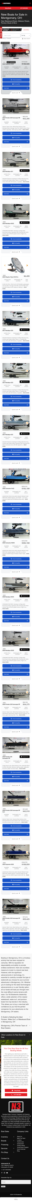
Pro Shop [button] (4, 1152)
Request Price (25, 170)
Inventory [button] (4, 1137)
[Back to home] (6, 3)
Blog (18, 1151)
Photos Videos (21, 1145)
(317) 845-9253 (24, 8)
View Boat (6, 88)
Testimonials (20, 1142)
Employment (20, 1144)
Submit (3, 1186)
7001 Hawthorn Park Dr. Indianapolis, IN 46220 (7, 1166)
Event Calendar (21, 1149)
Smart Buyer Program (23, 1147)
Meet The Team (21, 1138)
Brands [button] (3, 1140)
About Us (19, 1136)
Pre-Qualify (17, 84)
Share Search (27, 38)
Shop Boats (8, 8)
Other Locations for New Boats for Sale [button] (13, 1036)
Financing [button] (4, 1144)
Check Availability (17, 80)
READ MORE (26, 129)
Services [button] (4, 1148)
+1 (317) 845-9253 (6, 1169)
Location (19, 1140)
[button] (30, 3)
